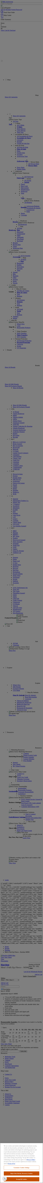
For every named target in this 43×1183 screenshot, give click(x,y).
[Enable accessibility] (4, 1178)
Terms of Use (11, 1163)
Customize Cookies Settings (21, 1167)
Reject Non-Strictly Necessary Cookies (21, 1173)
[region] (21, 1163)
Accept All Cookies (21, 1179)
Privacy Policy (31, 1159)
